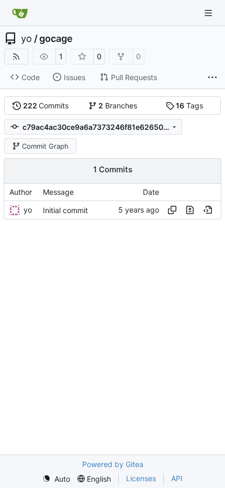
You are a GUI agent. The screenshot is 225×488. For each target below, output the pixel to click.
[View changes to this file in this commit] (190, 210)
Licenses (141, 478)
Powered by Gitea (112, 464)
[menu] (56, 478)
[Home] (20, 13)
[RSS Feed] (16, 56)
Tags (189, 105)
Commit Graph (45, 146)
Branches (117, 105)
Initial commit (65, 210)
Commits (46, 105)
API (177, 478)
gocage (56, 39)
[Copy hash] (172, 210)
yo (26, 39)
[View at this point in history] (208, 210)
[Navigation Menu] (209, 12)
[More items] (212, 77)
